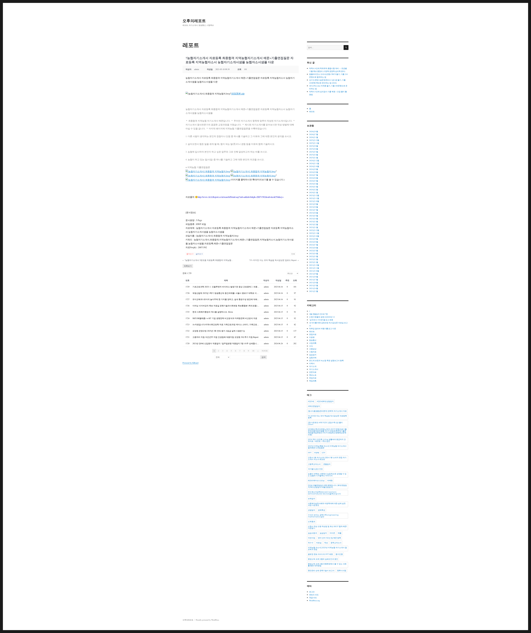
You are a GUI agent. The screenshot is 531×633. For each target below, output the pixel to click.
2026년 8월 (313, 131)
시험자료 (312, 352)
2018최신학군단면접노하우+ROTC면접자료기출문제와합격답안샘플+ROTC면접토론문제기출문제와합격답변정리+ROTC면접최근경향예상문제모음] (327, 432)
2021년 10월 (314, 271)
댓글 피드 (313, 597)
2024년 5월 (313, 181)
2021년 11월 (314, 268)
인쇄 (293, 254)
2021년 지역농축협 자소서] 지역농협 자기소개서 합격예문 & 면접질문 (327, 447)
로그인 (312, 592)
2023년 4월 (313, 218)
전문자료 (312, 372)
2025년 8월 (313, 146)
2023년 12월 (314, 195)
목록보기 (188, 266)
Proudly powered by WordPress (207, 620)
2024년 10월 (314, 166)
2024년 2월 (313, 189)
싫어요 (199, 254)
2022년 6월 (313, 247)
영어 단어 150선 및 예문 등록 (329, 538)
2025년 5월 (313, 152)
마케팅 (330, 480)
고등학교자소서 (314, 464)
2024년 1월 (313, 192)
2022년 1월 (313, 262)
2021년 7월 (313, 279)
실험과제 (312, 357)
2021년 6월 (313, 282)
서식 (311, 346)
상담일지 (311, 510)
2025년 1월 (313, 157)
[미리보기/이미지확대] (208, 171)
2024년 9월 (313, 169)
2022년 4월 (313, 253)
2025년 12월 (314, 140)
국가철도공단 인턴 (315, 469)
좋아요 (189, 254)
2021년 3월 (313, 291)
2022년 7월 (313, 244)
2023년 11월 (314, 198)
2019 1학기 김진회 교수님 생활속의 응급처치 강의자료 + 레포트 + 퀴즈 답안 (327, 440)
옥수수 (310, 543)
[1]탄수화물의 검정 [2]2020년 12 (322, 317)
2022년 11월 (314, 233)
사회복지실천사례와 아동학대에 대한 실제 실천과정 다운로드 (327, 504)
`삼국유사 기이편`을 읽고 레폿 (321, 320)
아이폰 (332, 533)
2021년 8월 (313, 276)
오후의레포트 (194, 20)
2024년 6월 (313, 178)
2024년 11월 (314, 163)
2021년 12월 (314, 265)
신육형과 (311, 521)
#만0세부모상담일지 (325, 401)
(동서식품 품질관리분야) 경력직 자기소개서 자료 (327, 411)
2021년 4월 (313, 288)
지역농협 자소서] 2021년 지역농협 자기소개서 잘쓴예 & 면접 (327, 548)
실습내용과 (312, 533)
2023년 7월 (313, 210)
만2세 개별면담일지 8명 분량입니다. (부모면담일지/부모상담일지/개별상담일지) (327, 486)
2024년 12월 (314, 160)
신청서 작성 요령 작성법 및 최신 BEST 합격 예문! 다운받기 (327, 527)
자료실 (319, 543)
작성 (326, 543)
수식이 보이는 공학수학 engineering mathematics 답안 (323, 516)
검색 (264, 357)
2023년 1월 (313, 227)
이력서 (312, 363)
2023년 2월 (313, 224)
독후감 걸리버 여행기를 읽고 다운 (322, 328)
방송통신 (312, 340)
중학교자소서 (336, 543)
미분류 (312, 337)
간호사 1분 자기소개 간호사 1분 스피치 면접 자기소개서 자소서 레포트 (327, 458)
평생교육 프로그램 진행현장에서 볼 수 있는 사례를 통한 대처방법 (327, 565)
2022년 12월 (314, 230)
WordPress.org (314, 600)
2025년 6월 (313, 149)
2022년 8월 (313, 242)
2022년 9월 (313, 239)
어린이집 (311, 538)
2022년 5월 (313, 250)
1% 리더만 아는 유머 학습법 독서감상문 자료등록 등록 (327, 417)
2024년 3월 (313, 186)
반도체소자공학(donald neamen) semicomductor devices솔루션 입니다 (324, 493)
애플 (339, 533)
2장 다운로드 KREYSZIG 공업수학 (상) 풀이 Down (325, 423)
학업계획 (312, 381)
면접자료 (312, 334)
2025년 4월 (313, 154)
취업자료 (312, 378)
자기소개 (312, 366)
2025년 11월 (314, 143)
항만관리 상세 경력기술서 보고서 (321, 570)
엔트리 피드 (314, 594)
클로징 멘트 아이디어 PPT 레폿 (320, 554)
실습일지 (312, 354)
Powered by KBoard (190, 362)
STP (323, 453)
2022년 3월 (313, 256)
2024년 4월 (313, 183)
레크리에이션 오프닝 (316, 480)
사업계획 (312, 343)
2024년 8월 (313, 172)
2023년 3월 (313, 221)
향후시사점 (341, 570)
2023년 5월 (313, 215)
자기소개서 (313, 369)
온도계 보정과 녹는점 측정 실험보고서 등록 (326, 360)
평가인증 (339, 554)
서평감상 (312, 349)
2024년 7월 (313, 175)
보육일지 (311, 498)
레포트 (312, 111)
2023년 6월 (313, 213)
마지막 (265, 350)
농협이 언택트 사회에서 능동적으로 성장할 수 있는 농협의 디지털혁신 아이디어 (327, 475)
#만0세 (311, 401)
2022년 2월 (313, 259)
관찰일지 (326, 464)
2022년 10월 (314, 236)
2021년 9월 (313, 274)
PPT (309, 453)
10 (253, 350)
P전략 (316, 453)
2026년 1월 (313, 137)
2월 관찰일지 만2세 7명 (318, 314)
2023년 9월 (313, 204)
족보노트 (312, 375)
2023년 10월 (314, 201)
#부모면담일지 (314, 406)
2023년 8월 (313, 207)
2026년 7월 (313, 134)
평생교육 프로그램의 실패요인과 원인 (323, 559)
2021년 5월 (313, 285)
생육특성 (321, 510)
